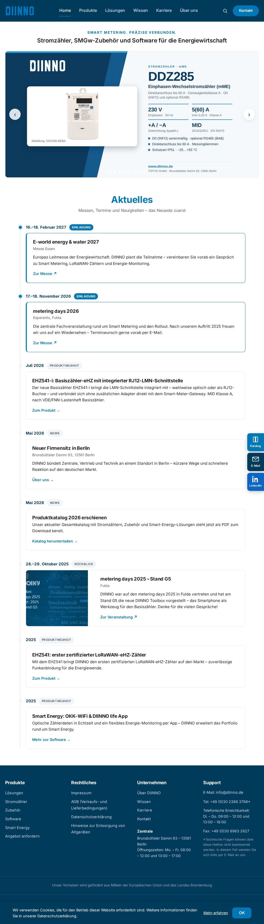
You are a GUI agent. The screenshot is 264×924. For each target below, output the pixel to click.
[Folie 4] (124, 172)
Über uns (189, 10)
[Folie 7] (139, 172)
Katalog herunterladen (55, 541)
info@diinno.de (229, 792)
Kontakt (246, 10)
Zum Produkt (46, 410)
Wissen (140, 10)
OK (242, 912)
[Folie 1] (110, 172)
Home (65, 10)
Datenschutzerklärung (91, 817)
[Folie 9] (149, 172)
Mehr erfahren (215, 913)
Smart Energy (17, 827)
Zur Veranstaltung (118, 617)
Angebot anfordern (22, 836)
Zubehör (13, 810)
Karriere (164, 10)
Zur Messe (45, 273)
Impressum (81, 793)
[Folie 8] (144, 172)
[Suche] (225, 10)
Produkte (88, 10)
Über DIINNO (149, 793)
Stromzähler (16, 801)
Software (13, 819)
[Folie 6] (134, 172)
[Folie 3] (119, 172)
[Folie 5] (129, 172)
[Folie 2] (114, 172)
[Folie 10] (154, 172)
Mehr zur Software (51, 739)
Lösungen (115, 10)
